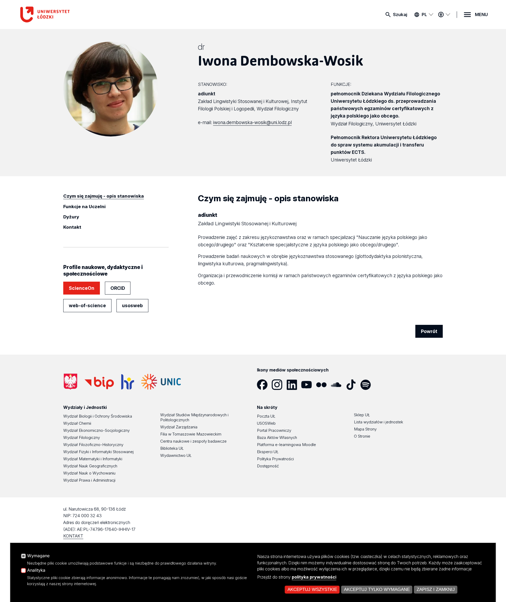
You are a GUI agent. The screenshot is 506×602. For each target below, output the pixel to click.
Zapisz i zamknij (436, 589)
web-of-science (87, 305)
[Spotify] (367, 384)
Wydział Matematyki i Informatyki (92, 458)
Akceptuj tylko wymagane (377, 589)
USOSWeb (266, 423)
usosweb (132, 305)
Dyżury (71, 216)
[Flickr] (323, 384)
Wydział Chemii (77, 423)
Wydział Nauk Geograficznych (90, 465)
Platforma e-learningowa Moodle (286, 444)
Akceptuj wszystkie (312, 589)
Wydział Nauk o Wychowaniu (89, 473)
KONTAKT (73, 536)
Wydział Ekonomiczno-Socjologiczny (96, 430)
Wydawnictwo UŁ (176, 455)
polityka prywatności (314, 577)
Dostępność (268, 465)
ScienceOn (81, 288)
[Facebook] (264, 384)
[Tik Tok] (353, 384)
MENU (481, 14)
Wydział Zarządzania (178, 426)
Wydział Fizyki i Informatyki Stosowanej (98, 451)
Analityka (36, 570)
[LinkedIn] (293, 384)
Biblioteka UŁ (172, 448)
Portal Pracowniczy (274, 430)
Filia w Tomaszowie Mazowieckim (190, 434)
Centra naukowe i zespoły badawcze (193, 441)
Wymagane (38, 556)
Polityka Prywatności (275, 458)
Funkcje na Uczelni (84, 206)
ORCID (117, 288)
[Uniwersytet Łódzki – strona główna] (59, 14)
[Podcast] (382, 384)
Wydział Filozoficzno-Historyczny (93, 444)
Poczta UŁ (266, 416)
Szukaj (400, 14)
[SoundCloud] (338, 384)
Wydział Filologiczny (81, 437)
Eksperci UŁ (268, 451)
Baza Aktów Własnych (277, 437)
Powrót (429, 331)
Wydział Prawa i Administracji (89, 480)
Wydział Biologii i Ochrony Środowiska (97, 416)
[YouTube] (308, 384)
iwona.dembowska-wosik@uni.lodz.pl (252, 122)
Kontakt (72, 227)
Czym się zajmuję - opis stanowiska (103, 196)
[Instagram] (279, 384)
